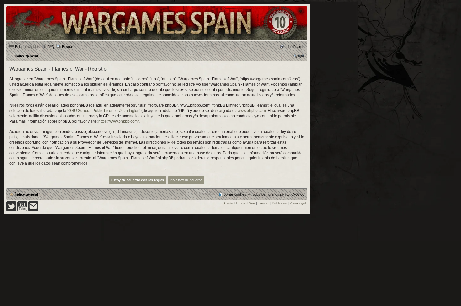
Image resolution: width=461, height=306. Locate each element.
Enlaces (263, 203)
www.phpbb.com (252, 110)
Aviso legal (298, 203)
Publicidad (279, 203)
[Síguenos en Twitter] (11, 210)
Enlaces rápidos (27, 47)
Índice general (26, 194)
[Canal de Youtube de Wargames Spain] (22, 210)
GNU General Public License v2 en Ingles (103, 110)
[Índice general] (156, 39)
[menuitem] (298, 56)
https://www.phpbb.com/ (118, 121)
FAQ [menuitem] (50, 47)
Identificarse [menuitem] (295, 47)
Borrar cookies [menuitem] (235, 194)
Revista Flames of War (239, 203)
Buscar (67, 47)
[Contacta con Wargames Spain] (33, 210)
